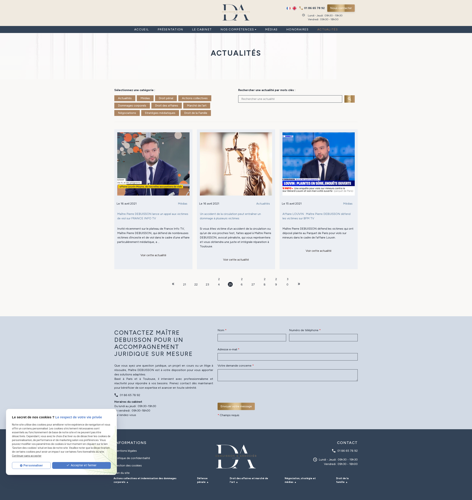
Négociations (127, 113)
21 (184, 284)
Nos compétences (237, 29)
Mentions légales (125, 450)
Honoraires (297, 29)
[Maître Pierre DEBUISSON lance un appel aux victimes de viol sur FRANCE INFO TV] (153, 163)
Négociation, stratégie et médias (300, 480)
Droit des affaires (166, 105)
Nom (222, 330)
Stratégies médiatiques (160, 113)
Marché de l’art (196, 105)
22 (196, 284)
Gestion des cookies (128, 465)
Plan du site (122, 473)
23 (207, 284)
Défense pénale (202, 480)
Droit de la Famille (195, 113)
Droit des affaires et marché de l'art (249, 480)
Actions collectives (195, 98)
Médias (271, 29)
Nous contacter (341, 8)
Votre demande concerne (236, 365)
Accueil (141, 29)
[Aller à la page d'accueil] (236, 12)
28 (265, 279)
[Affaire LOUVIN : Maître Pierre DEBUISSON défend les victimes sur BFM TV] (319, 163)
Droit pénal (166, 98)
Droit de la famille (342, 480)
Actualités (327, 29)
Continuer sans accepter (26, 455)
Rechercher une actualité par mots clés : (266, 90)
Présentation (170, 29)
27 (253, 284)
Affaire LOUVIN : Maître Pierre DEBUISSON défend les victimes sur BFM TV (316, 216)
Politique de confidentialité (132, 458)
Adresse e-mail (228, 349)
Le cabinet (202, 29)
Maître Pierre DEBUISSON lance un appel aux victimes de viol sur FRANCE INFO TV (152, 216)
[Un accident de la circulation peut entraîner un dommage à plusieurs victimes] (236, 163)
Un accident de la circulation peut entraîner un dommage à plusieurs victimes (230, 216)
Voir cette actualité (153, 255)
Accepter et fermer (83, 465)
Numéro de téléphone (305, 330)
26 (242, 279)
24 (219, 279)
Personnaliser (33, 465)
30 (287, 279)
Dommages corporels (132, 105)
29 (276, 279)
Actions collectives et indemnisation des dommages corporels (145, 480)
